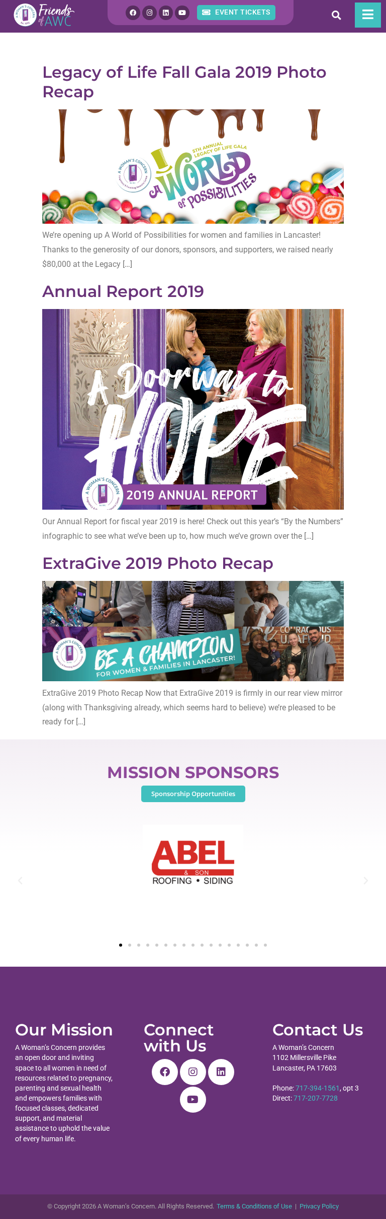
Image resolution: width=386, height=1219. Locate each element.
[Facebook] (133, 13)
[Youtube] (182, 13)
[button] (20, 881)
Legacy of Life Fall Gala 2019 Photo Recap (184, 81)
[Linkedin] (166, 13)
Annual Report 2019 (123, 291)
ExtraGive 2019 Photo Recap (157, 563)
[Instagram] (149, 13)
